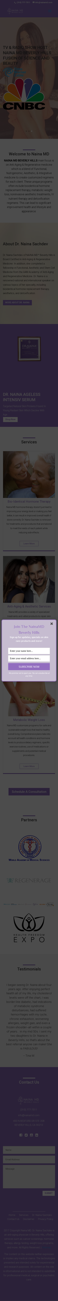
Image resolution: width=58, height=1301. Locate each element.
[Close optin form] (52, 624)
